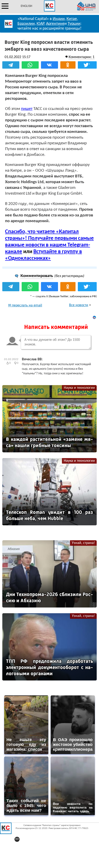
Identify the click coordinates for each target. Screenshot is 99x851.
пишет (26, 109)
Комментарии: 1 (81, 57)
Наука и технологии (79, 388)
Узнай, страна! (83, 543)
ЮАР (40, 24)
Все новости (78, 305)
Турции (74, 24)
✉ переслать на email (25, 305)
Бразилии (26, 24)
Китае (72, 19)
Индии (59, 19)
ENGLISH (26, 6)
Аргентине (55, 24)
